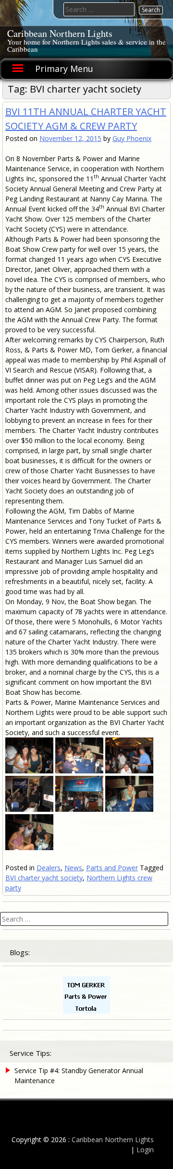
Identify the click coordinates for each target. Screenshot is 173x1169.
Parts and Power (112, 867)
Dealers (49, 867)
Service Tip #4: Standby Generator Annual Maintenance (78, 1075)
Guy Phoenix (131, 138)
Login (145, 1149)
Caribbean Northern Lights (59, 33)
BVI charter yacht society (44, 877)
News (73, 867)
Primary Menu (64, 68)
